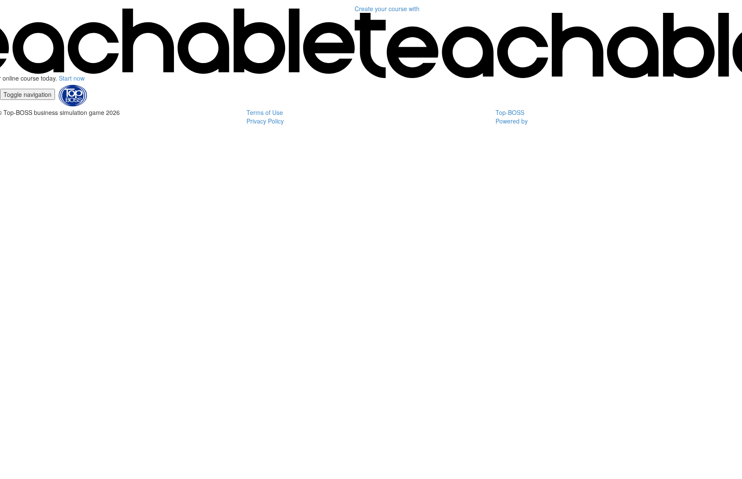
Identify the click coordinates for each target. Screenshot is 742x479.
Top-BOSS (510, 112)
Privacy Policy (265, 121)
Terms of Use (264, 112)
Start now (72, 78)
